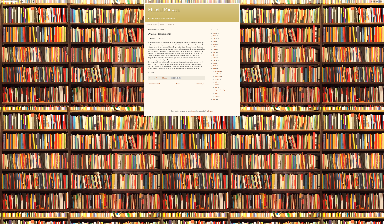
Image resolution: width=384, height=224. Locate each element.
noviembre (218, 71)
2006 (214, 49)
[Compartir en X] (176, 78)
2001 (214, 60)
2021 (214, 36)
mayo (216, 87)
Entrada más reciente (154, 84)
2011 (214, 39)
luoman (193, 111)
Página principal (152, 24)
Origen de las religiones (221, 90)
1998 (214, 69)
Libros (162, 24)
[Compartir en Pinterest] (180, 78)
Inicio (178, 84)
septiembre (218, 76)
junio (216, 85)
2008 (214, 44)
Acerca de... (171, 24)
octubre (217, 74)
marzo (217, 93)
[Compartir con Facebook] (178, 78)
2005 (214, 52)
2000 (214, 63)
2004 (214, 55)
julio (216, 82)
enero (216, 96)
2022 (214, 33)
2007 (214, 47)
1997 (214, 99)
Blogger (210, 111)
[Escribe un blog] (174, 78)
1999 (214, 66)
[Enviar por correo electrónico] (172, 78)
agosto (217, 79)
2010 (214, 41)
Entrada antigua (200, 84)
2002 (214, 58)
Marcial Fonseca (164, 9)
